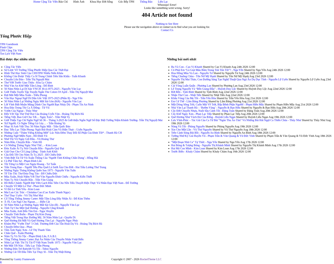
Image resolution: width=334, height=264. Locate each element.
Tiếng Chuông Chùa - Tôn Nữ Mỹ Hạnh (193, 76)
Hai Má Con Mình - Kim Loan (188, 148)
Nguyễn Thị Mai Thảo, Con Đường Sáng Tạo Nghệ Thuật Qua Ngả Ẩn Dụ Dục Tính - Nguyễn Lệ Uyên (229, 79)
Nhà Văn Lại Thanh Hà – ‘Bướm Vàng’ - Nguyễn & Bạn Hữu (205, 107)
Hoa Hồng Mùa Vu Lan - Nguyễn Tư (192, 73)
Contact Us (167, 30)
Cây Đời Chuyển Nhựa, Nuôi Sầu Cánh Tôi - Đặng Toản (202, 110)
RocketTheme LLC (151, 259)
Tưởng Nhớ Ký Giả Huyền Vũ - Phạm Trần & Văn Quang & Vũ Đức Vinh (213, 135)
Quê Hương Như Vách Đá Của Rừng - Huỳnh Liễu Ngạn (203, 117)
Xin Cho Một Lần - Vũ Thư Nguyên (191, 129)
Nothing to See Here (167, 23)
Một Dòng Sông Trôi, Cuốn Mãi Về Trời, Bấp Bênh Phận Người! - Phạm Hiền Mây (217, 104)
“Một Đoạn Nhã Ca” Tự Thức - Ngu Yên (194, 142)
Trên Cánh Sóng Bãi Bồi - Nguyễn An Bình (195, 132)
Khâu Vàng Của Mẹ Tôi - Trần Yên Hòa (193, 98)
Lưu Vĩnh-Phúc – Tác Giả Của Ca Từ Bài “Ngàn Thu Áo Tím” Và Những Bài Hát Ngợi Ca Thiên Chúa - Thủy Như (236, 120)
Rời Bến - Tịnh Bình (182, 91)
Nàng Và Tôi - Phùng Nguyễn (188, 126)
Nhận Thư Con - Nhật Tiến (186, 95)
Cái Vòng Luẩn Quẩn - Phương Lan (191, 85)
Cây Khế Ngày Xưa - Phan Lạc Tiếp (191, 113)
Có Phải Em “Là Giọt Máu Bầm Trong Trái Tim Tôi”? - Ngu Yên (207, 69)
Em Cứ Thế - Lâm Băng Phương (189, 101)
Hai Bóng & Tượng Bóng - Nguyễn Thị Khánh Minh (200, 145)
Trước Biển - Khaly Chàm (185, 151)
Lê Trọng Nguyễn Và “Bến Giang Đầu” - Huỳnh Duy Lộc (203, 88)
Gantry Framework (24, 259)
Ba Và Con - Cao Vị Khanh (186, 66)
